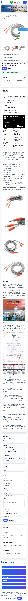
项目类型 (5, 488)
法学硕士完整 (21, 595)
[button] (12, 10)
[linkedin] (10, 598)
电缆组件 (9, 15)
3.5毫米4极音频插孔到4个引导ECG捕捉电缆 (11, 54)
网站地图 (14, 595)
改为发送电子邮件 (12, 520)
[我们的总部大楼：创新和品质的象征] (14, 8)
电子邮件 (5, 478)
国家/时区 (6, 483)
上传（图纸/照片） (6, 511)
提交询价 (6, 520)
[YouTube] (7, 598)
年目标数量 (7, 493)
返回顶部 (14, 598)
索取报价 (24, 2)
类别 (6, 15)
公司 (5, 473)
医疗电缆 (14, 15)
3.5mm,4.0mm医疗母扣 (7, 57)
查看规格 (10, 68)
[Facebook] (8, 598)
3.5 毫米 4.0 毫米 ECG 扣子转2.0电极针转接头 (11, 60)
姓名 (4, 467)
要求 (4, 498)
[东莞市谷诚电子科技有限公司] (2, 2)
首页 (3, 15)
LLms (18, 595)
